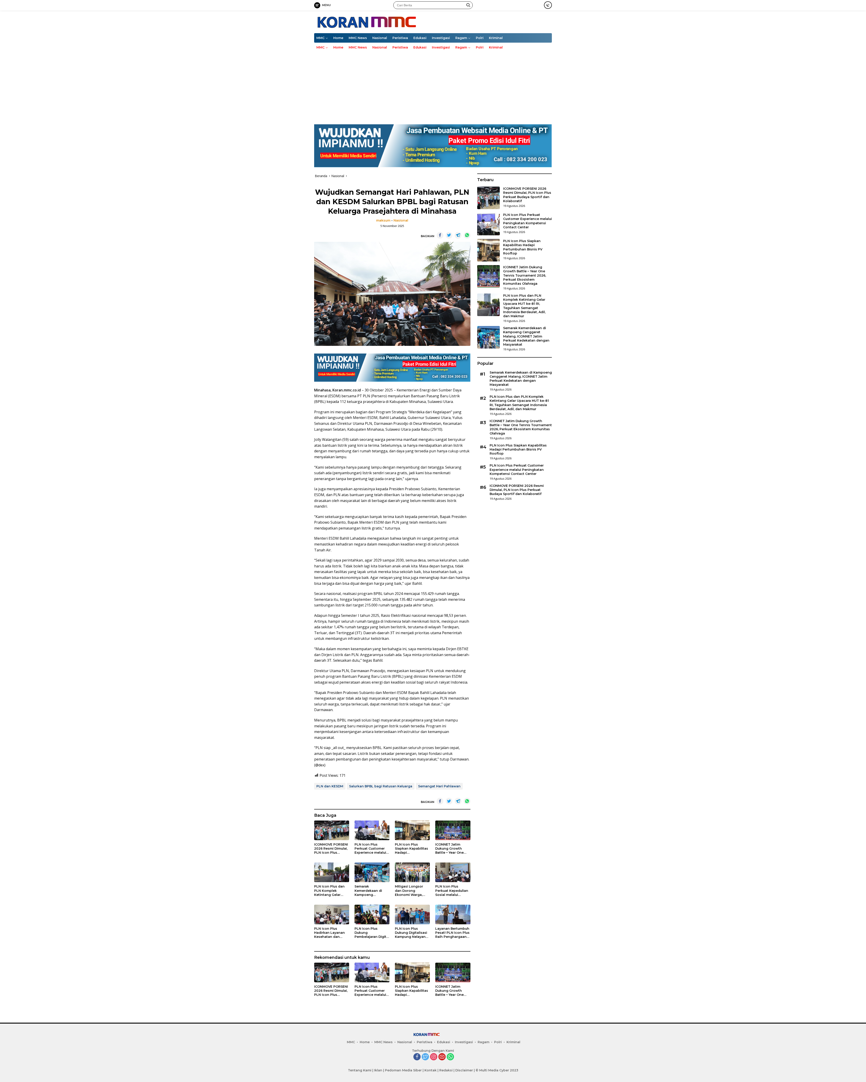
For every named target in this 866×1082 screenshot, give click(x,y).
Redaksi (446, 1070)
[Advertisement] (433, 86)
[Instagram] (433, 1057)
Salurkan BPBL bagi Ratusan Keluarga (380, 786)
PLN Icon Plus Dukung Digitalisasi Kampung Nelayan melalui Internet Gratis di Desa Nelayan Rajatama (411, 933)
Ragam (461, 38)
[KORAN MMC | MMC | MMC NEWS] (391, 21)
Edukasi (419, 38)
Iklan (378, 1070)
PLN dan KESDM (329, 786)
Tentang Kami (359, 1070)
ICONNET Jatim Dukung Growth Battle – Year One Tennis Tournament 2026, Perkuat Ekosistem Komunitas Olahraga (452, 848)
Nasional (379, 38)
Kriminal (496, 38)
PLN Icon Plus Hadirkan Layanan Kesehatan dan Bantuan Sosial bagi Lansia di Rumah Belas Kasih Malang (331, 933)
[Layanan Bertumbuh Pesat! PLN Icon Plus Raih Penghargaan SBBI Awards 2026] (452, 914)
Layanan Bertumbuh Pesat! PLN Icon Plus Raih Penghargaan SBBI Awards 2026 (452, 933)
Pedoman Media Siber (403, 1070)
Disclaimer (464, 1070)
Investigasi (441, 38)
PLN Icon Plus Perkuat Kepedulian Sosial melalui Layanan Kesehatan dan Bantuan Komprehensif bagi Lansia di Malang (452, 890)
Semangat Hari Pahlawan (439, 786)
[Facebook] (417, 1057)
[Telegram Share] (458, 235)
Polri (480, 38)
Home (338, 38)
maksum (383, 220)
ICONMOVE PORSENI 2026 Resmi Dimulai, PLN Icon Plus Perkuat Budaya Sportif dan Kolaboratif (331, 848)
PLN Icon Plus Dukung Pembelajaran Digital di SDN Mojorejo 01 (372, 933)
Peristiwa (400, 38)
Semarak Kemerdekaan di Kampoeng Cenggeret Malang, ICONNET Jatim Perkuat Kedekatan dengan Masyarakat (371, 890)
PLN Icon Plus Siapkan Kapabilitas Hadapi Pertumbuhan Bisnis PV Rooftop (412, 848)
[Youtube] (442, 1057)
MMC (320, 38)
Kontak (430, 1070)
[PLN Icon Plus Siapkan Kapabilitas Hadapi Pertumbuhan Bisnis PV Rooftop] (412, 830)
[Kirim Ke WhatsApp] (467, 235)
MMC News (358, 38)
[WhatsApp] (450, 1057)
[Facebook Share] (440, 235)
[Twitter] (425, 1057)
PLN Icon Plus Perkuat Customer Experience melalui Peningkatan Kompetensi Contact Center (372, 848)
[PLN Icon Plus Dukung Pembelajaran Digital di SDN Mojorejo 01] (372, 914)
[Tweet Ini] (449, 235)
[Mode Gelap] (548, 5)
